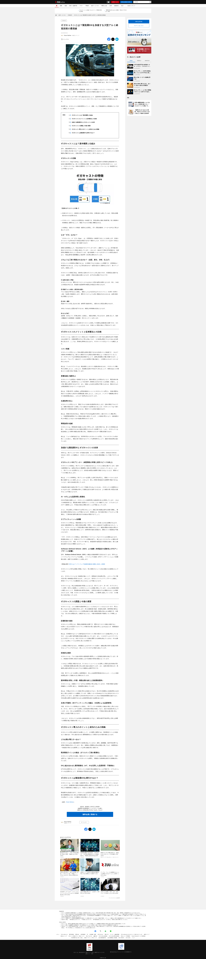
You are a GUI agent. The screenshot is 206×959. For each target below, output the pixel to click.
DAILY (131, 60)
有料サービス (115, 2)
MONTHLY (147, 60)
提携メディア (147, 934)
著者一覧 (106, 934)
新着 (61, 5)
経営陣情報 (83, 934)
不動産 (87, 5)
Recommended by (112, 897)
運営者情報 (71, 934)
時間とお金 (104, 5)
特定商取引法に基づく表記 (76, 937)
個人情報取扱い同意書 (112, 937)
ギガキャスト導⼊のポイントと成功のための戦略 (85, 129)
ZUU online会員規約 (103, 936)
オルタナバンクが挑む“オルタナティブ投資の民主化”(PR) (90, 10)
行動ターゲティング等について (90, 937)
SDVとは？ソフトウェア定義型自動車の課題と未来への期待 (87, 564)
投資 (66, 5)
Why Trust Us (89, 936)
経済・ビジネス (95, 5)
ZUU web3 (128, 937)
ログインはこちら (138, 25)
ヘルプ (133, 937)
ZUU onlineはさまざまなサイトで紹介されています (131, 934)
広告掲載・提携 (92, 934)
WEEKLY (139, 60)
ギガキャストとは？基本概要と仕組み (82, 115)
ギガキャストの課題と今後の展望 (81, 125)
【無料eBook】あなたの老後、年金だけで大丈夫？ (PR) (116, 10)
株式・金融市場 (73, 5)
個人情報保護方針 (102, 937)
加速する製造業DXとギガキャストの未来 (83, 122)
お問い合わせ (100, 934)
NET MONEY (121, 937)
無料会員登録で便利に (126, 2)
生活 (122, 5)
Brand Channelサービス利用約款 (138, 936)
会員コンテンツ (131, 5)
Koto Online (67, 35)
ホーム (58, 934)
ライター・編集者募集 (114, 934)
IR (87, 934)
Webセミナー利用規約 (125, 936)
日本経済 (64, 20)
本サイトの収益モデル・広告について (76, 936)
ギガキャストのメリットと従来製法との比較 (84, 118)
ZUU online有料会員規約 (114, 936)
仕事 (110, 5)
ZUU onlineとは (64, 934)
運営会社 (77, 934)
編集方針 (95, 936)
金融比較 (116, 5)
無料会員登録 (138, 21)
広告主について (64, 936)
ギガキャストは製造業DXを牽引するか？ (83, 132)
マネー (81, 5)
